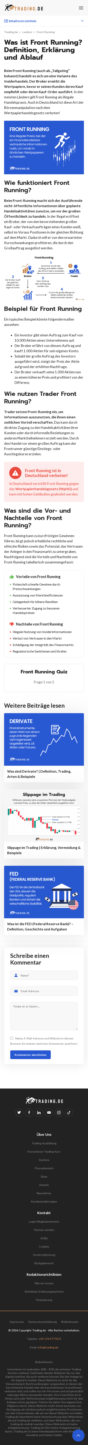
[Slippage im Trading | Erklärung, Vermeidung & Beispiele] (44, 815)
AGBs (44, 1238)
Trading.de (11, 32)
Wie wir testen (44, 1283)
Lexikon (27, 32)
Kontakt (44, 1213)
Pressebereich (44, 1168)
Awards (44, 1185)
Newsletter (44, 1193)
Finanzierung (44, 1300)
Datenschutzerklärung (42, 1321)
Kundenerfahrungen (44, 1201)
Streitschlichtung (44, 1255)
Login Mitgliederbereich (44, 1221)
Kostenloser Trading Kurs (44, 1151)
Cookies (44, 1246)
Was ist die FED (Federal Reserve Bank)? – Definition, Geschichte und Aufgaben (40, 926)
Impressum (17, 1321)
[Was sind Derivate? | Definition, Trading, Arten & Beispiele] (44, 739)
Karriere (44, 1160)
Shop (44, 1176)
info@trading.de (48, 1347)
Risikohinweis (69, 1321)
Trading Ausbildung (44, 1143)
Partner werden (44, 1230)
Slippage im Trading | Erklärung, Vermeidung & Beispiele (44, 850)
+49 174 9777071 (49, 1339)
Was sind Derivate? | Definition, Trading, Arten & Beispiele (39, 774)
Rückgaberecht (44, 1263)
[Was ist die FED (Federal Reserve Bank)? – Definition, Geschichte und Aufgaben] (44, 892)
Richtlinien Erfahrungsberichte (44, 1291)
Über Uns (44, 1134)
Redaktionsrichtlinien (44, 1274)
